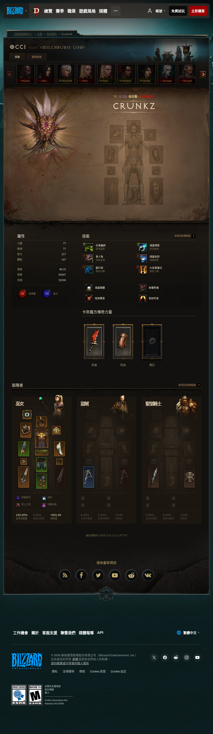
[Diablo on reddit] (131, 575)
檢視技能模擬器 (183, 236)
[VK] (148, 575)
